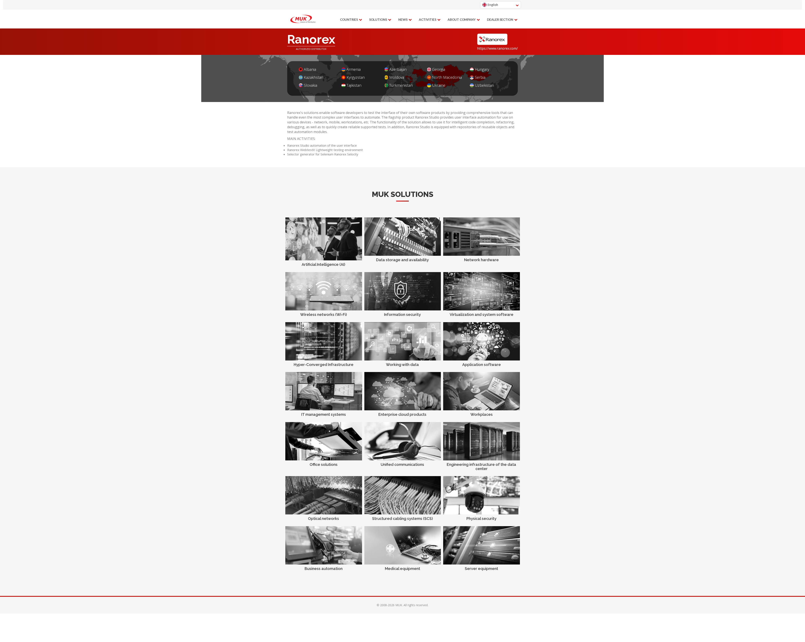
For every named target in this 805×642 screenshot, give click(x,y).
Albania (310, 69)
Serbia (480, 77)
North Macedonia (447, 77)
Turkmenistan (401, 85)
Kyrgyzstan (356, 77)
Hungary (482, 69)
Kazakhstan (313, 77)
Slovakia (310, 85)
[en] (303, 19)
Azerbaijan (398, 69)
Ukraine (438, 85)
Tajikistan (354, 85)
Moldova (396, 77)
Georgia (438, 69)
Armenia (354, 69)
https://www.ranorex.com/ (497, 48)
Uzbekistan (484, 85)
